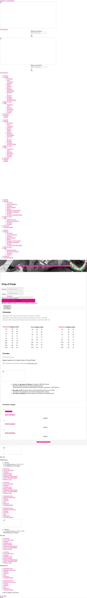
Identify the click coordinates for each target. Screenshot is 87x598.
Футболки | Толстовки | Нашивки (41, 266)
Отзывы (9, 112)
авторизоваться (32, 363)
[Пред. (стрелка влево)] (0, 597)
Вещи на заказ (7, 101)
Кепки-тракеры (9, 85)
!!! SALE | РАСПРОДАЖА (11, 99)
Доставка (9, 111)
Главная (5, 75)
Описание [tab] (7, 305)
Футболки (10, 78)
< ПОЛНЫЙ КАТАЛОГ (43, 442)
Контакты (6, 114)
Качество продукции (10, 108)
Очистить (10, 296)
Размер (4, 294)
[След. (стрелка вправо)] (2, 597)
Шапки (9, 88)
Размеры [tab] (6, 306)
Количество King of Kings (9, 298)
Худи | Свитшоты (10, 81)
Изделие (4, 289)
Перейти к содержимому (7, 0)
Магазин (5, 77)
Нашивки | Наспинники (10, 90)
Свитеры (9, 83)
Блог (4, 502)
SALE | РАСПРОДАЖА (10, 478)
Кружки (9, 97)
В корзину (18, 300)
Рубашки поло (7, 473)
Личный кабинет (5, 116)
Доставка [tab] (7, 309)
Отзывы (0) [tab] (7, 307)
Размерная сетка (10, 105)
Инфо (5, 103)
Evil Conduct (58, 266)
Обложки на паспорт (13, 212)
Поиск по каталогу (36, 31)
